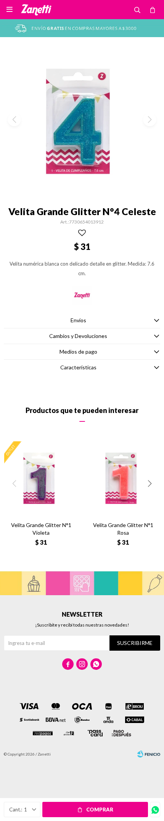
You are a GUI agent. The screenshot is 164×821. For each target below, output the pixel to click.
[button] (149, 483)
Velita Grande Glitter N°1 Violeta (41, 529)
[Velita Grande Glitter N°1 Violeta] (41, 478)
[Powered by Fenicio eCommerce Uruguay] (148, 754)
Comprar (99, 809)
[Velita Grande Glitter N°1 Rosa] (123, 478)
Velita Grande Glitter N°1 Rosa (123, 529)
